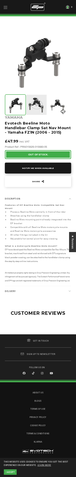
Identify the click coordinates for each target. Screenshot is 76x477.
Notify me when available (38, 168)
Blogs (38, 400)
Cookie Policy (38, 425)
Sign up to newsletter (41, 354)
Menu (5, 7)
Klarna (38, 441)
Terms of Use (37, 408)
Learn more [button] (44, 465)
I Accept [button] (10, 472)
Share (36, 181)
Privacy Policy (38, 417)
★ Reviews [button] (72, 242)
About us (38, 392)
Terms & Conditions (38, 433)
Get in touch (41, 340)
